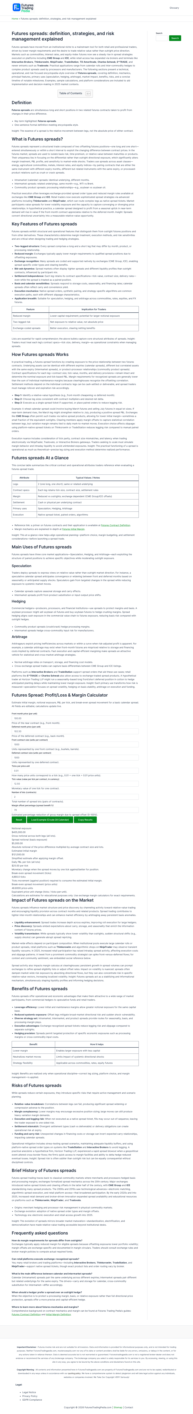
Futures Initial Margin (73, 529)
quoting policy (74, 1373)
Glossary (174, 7)
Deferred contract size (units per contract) (31, 753)
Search (159, 33)
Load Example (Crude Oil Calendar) (50, 819)
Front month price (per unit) (24, 713)
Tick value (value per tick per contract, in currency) (35, 779)
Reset (19, 819)
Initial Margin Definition (58, 1314)
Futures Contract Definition (115, 525)
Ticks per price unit (21, 766)
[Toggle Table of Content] (87, 93)
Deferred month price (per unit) (26, 727)
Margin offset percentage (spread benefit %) (33, 805)
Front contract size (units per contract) (30, 740)
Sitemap (118, 1407)
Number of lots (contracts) (24, 792)
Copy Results (85, 819)
